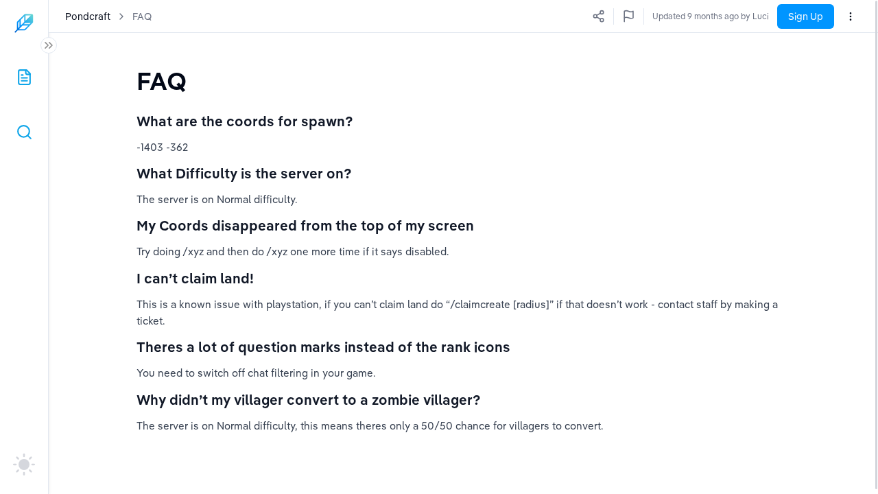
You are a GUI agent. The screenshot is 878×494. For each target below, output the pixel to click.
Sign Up (805, 16)
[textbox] (161, 80)
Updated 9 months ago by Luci (710, 16)
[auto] (24, 464)
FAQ (142, 16)
